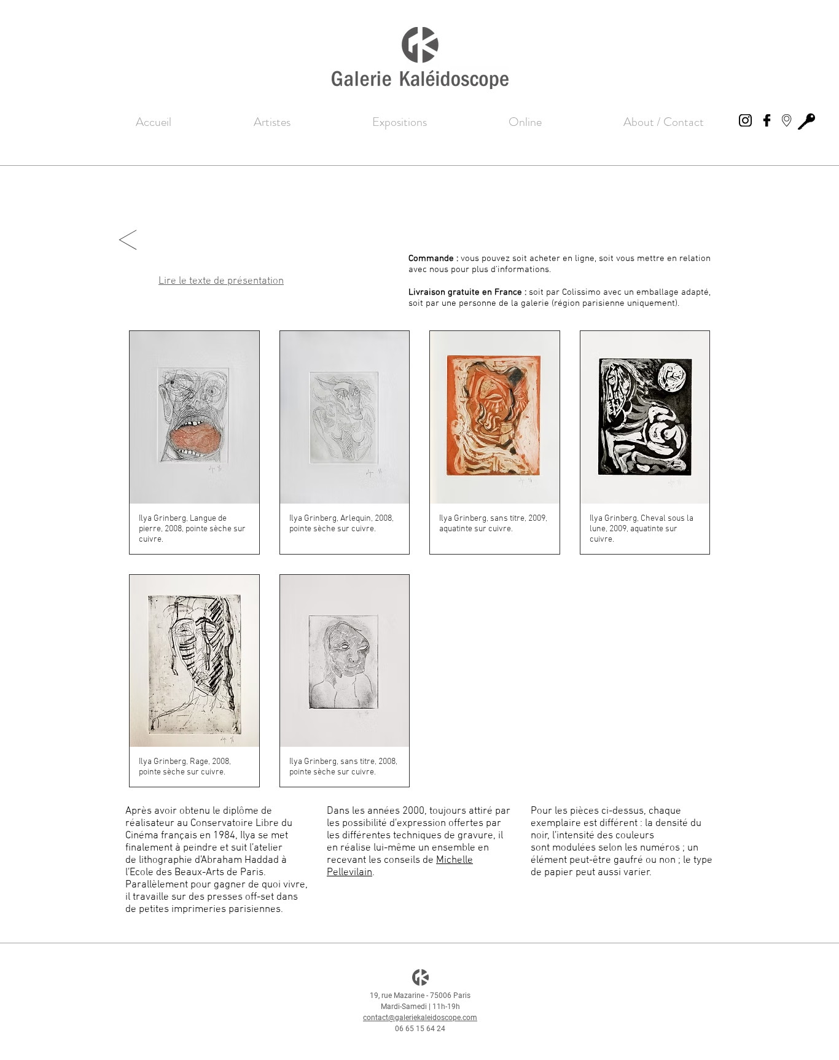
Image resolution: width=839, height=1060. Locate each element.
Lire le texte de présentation (221, 281)
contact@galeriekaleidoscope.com (420, 1017)
